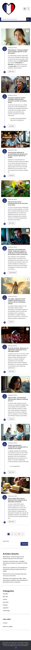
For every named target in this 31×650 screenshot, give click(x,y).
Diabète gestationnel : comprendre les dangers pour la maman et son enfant (18, 447)
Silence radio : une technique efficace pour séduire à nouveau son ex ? (18, 399)
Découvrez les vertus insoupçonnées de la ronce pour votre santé (18, 203)
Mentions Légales (8, 626)
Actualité (11, 126)
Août (5, 49)
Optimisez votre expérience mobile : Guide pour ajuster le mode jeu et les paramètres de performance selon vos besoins (18, 252)
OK (16, 647)
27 (19, 534)
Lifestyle (11, 175)
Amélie (15, 47)
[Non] (29, 645)
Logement (5, 608)
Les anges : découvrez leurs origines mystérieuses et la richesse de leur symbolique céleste (17, 301)
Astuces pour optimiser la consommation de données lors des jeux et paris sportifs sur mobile (18, 155)
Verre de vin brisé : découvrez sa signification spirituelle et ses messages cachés (18, 349)
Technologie (12, 272)
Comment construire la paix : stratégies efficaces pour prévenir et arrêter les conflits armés (17, 100)
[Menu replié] (24, 8)
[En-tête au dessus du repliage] (28, 8)
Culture (11, 321)
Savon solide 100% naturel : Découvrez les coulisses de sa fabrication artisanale (17, 500)
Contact (5, 623)
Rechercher (6, 541)
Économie (5, 602)
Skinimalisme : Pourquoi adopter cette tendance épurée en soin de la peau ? (18, 51)
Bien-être (11, 71)
